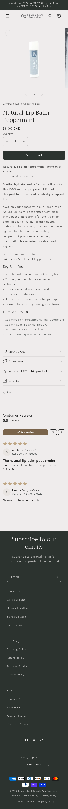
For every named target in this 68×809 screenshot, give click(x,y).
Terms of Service (17, 666)
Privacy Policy (15, 674)
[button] (7, 16)
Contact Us (14, 591)
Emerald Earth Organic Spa (32, 791)
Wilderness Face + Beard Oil (24, 329)
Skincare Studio (16, 616)
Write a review (25, 432)
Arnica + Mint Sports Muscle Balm (28, 334)
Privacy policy (49, 796)
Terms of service (26, 801)
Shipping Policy (16, 649)
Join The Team (15, 625)
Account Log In (16, 715)
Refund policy (15, 657)
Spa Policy (13, 641)
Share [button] (9, 392)
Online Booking (16, 599)
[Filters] (53, 432)
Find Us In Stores (17, 724)
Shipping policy (46, 801)
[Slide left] (26, 94)
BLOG (10, 690)
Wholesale (13, 707)
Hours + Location (17, 608)
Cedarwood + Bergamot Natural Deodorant (34, 319)
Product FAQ (14, 699)
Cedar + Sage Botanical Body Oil (27, 324)
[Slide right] (42, 94)
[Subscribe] (56, 577)
